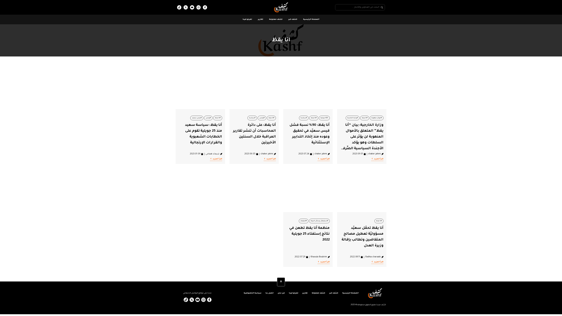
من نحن (281, 293)
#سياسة (304, 118)
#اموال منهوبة (376, 118)
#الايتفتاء (303, 221)
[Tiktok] (179, 7)
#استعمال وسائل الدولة (319, 221)
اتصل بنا (269, 293)
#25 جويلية (324, 118)
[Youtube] (192, 7)
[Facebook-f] (205, 7)
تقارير (260, 19)
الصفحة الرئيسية (311, 19)
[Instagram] (198, 7)
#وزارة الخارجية (352, 118)
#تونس (262, 118)
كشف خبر (292, 19)
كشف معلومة (275, 19)
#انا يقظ (364, 118)
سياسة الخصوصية (252, 293)
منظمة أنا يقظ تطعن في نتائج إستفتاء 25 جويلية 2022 (309, 234)
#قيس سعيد (197, 118)
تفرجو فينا (247, 19)
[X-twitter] (186, 7)
